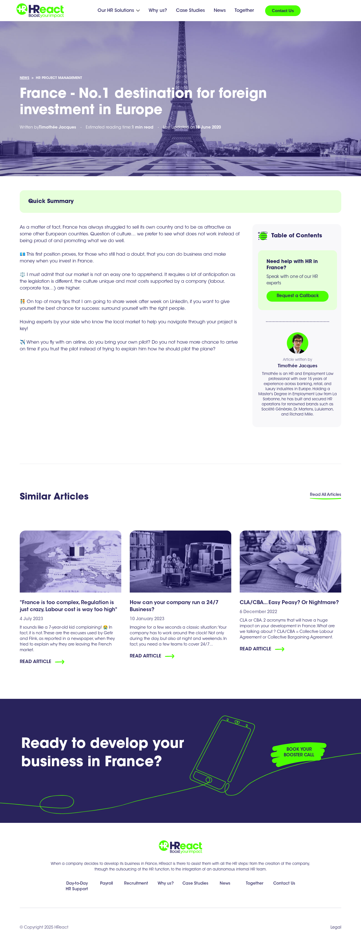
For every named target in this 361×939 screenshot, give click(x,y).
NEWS (24, 78)
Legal (336, 928)
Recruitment (136, 884)
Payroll (106, 884)
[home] (40, 10)
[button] (119, 10)
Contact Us (283, 10)
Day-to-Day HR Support (77, 886)
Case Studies (190, 10)
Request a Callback (298, 296)
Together (244, 10)
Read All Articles (325, 495)
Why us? (158, 10)
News (220, 10)
